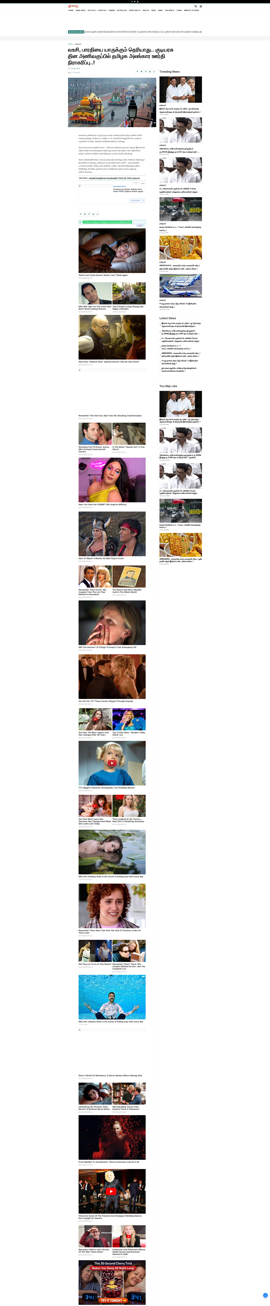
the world (169, 10)
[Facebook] (132, 1)
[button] (201, 6)
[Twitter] (134, 1)
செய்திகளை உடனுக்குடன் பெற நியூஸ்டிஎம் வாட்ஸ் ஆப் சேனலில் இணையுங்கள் (107, 222)
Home (71, 10)
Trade (179, 10)
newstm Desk (75, 68)
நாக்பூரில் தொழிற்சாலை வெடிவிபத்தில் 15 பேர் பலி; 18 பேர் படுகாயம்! (114, 178)
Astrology (122, 10)
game (160, 10)
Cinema (111, 10)
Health (146, 10)
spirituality (134, 10)
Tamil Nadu (80, 10)
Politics (92, 10)
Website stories (191, 10)
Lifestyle (102, 10)
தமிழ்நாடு (78, 44)
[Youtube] (137, 1)
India (153, 10)
